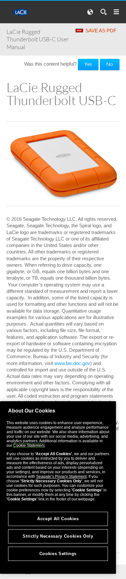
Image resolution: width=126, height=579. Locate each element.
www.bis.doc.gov (72, 363)
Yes (88, 64)
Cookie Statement (29, 445)
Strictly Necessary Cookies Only (58, 536)
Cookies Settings (58, 553)
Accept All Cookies (58, 518)
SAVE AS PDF (100, 30)
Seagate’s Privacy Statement (61, 476)
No (109, 64)
